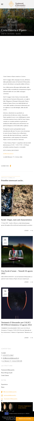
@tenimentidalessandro (10, 392)
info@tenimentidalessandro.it (11, 358)
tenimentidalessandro (10, 395)
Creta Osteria (5, 375)
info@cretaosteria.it (8, 153)
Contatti (3, 353)
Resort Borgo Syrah (6, 372)
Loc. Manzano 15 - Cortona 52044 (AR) (12, 361)
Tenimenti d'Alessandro (10, 399)
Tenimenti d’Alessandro (7, 370)
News (2, 387)
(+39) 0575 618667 (8, 355)
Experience (4, 384)
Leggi (26, 230)
